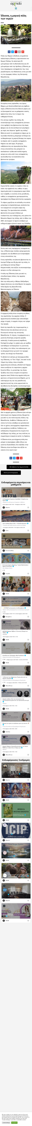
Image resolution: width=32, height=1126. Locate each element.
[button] (9, 51)
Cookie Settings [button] (6, 1122)
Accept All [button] (14, 1122)
